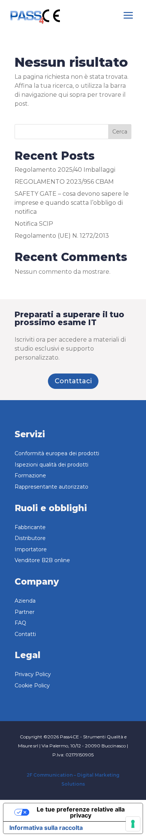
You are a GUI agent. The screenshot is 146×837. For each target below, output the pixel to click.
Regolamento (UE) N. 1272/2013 (62, 235)
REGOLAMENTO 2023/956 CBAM (64, 181)
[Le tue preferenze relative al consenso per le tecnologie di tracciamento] (133, 824)
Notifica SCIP (34, 223)
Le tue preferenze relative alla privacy (81, 812)
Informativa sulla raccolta (46, 827)
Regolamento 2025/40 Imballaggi (65, 169)
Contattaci (73, 381)
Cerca (119, 131)
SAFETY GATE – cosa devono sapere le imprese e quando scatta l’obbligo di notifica (72, 202)
